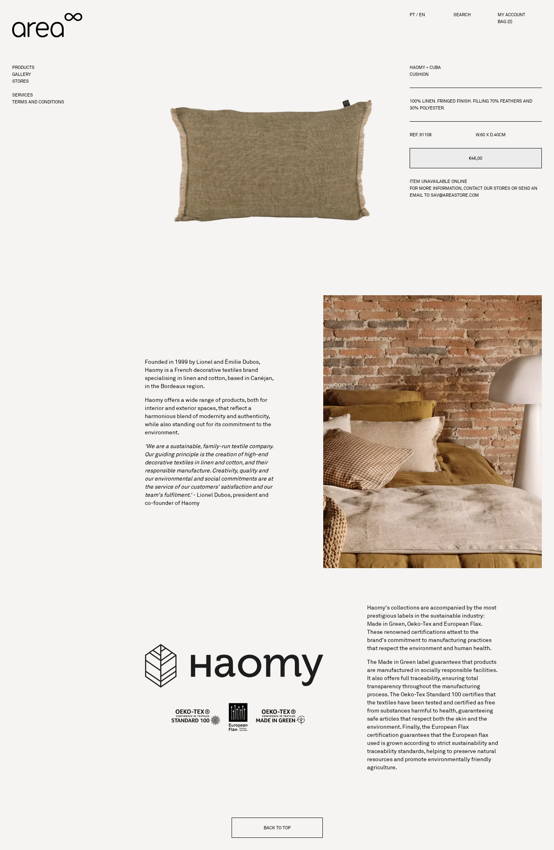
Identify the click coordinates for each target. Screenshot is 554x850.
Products (23, 67)
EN (422, 14)
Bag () (505, 21)
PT (412, 14)
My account (511, 14)
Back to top (277, 828)
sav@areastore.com (455, 195)
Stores (20, 81)
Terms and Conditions (38, 102)
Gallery (21, 74)
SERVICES (22, 95)
